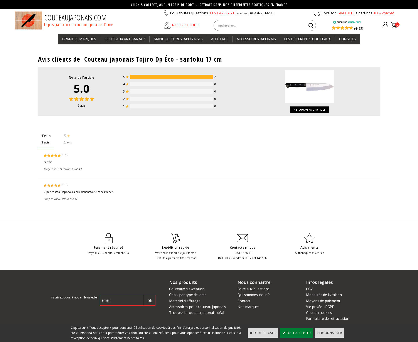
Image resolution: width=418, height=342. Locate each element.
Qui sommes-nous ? (254, 294)
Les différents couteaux (307, 39)
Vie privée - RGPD (320, 306)
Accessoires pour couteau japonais (197, 306)
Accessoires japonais (256, 39)
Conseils (347, 39)
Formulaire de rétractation (327, 318)
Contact (244, 300)
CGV (309, 288)
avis (82, 105)
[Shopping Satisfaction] (347, 23)
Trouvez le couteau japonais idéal (196, 312)
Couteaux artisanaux (124, 39)
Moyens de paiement (323, 300)
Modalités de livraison (324, 294)
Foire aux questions (254, 288)
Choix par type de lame (187, 294)
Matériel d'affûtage (185, 300)
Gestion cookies (319, 312)
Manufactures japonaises (178, 39)
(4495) (358, 28)
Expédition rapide (175, 247)
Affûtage (219, 39)
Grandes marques (79, 39)
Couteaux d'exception (186, 288)
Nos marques (249, 306)
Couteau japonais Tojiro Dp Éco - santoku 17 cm (153, 59)
